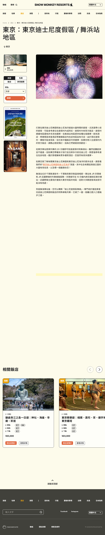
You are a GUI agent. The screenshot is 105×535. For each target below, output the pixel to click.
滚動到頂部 (52, 484)
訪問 (79, 13)
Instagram (74, 511)
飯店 (9, 82)
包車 (13, 13)
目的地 (46, 13)
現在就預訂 (11, 443)
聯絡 (4, 5)
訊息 (88, 13)
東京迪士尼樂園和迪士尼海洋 (56, 164)
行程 (56, 13)
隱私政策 (42, 527)
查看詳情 (23, 443)
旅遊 (4, 13)
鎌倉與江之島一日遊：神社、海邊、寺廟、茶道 (27, 419)
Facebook (64, 511)
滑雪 (31, 13)
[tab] (9, 78)
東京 (17, 425)
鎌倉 (22, 425)
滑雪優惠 (20, 82)
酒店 (22, 13)
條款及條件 (55, 527)
